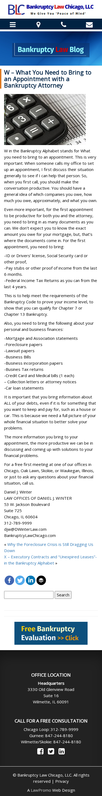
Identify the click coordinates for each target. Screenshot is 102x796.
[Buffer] (41, 580)
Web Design (53, 790)
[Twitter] (20, 580)
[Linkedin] (30, 580)
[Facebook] (9, 580)
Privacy (62, 781)
